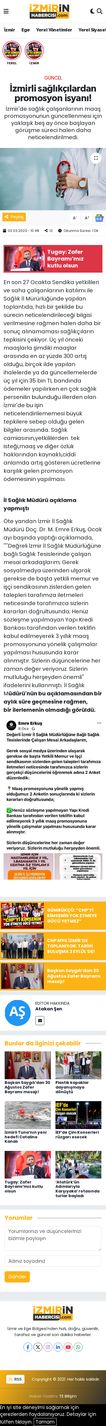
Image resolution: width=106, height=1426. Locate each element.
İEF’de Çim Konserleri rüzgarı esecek (77, 1135)
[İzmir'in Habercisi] (49, 11)
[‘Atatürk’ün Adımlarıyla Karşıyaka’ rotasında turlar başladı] (78, 1164)
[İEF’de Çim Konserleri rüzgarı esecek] (78, 1114)
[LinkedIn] (58, 1347)
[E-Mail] (39, 1020)
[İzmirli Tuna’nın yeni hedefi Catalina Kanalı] (28, 1114)
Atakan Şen (48, 1009)
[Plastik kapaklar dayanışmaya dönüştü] (78, 1065)
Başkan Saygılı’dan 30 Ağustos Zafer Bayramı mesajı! (27, 1087)
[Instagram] (47, 1347)
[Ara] (99, 11)
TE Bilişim (68, 1396)
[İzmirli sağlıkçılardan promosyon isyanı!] (53, 179)
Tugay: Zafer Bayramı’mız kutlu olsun (24, 1186)
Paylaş (17, 217)
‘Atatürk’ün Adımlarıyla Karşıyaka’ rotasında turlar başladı (77, 1188)
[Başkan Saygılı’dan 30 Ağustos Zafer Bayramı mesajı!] (28, 1065)
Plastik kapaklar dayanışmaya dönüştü (72, 1087)
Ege (25, 30)
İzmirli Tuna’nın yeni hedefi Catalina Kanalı (25, 1137)
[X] (37, 1347)
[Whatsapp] (78, 1347)
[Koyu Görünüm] (92, 11)
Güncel (53, 78)
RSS (17, 1379)
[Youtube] (68, 1347)
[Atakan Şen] (18, 1012)
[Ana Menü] (6, 11)
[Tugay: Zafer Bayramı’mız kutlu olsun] (28, 1164)
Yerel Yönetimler (54, 30)
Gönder (17, 1276)
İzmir (9, 30)
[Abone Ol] (99, 217)
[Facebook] (27, 1347)
